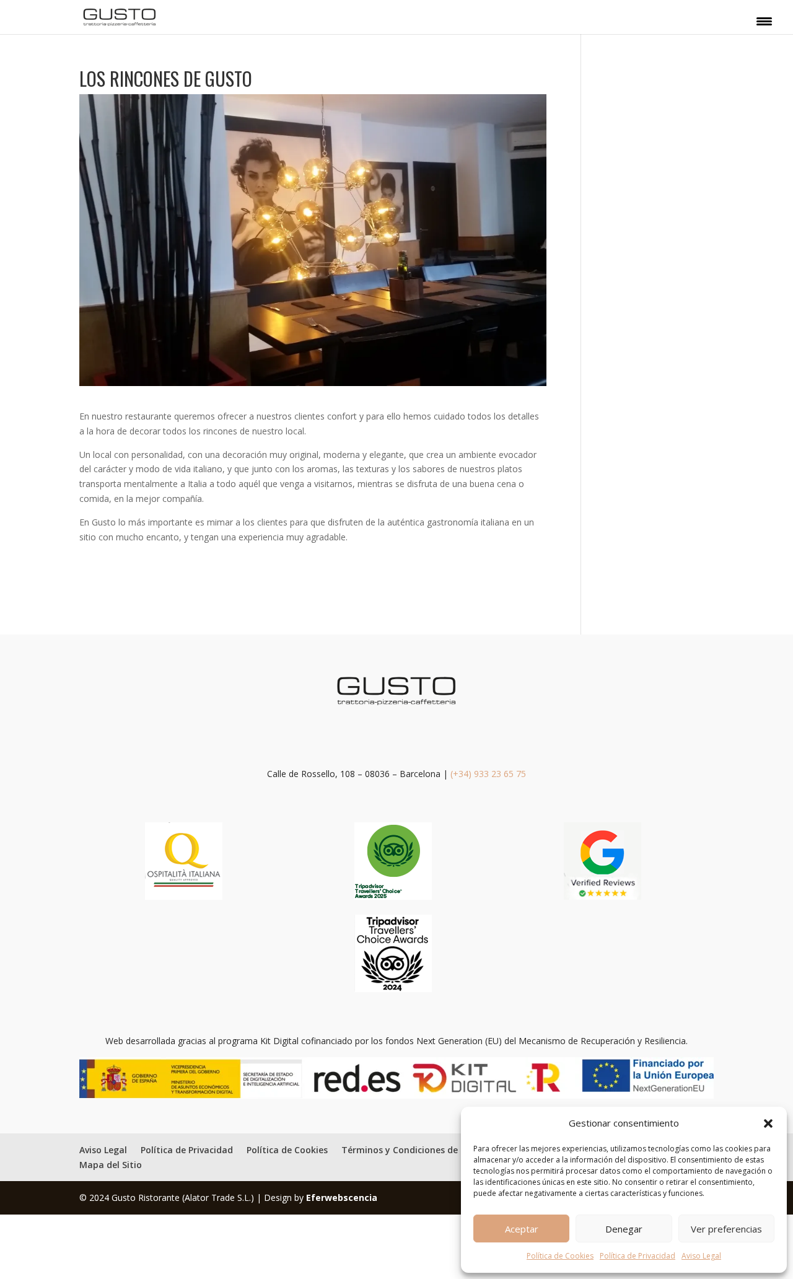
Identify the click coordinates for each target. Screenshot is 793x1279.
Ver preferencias (726, 1229)
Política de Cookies (560, 1255)
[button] (768, 1123)
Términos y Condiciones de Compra (418, 1150)
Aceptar (521, 1229)
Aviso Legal (701, 1255)
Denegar (623, 1229)
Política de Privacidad (637, 1255)
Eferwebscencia (341, 1197)
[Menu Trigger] (764, 20)
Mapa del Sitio (110, 1165)
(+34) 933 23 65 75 (488, 774)
